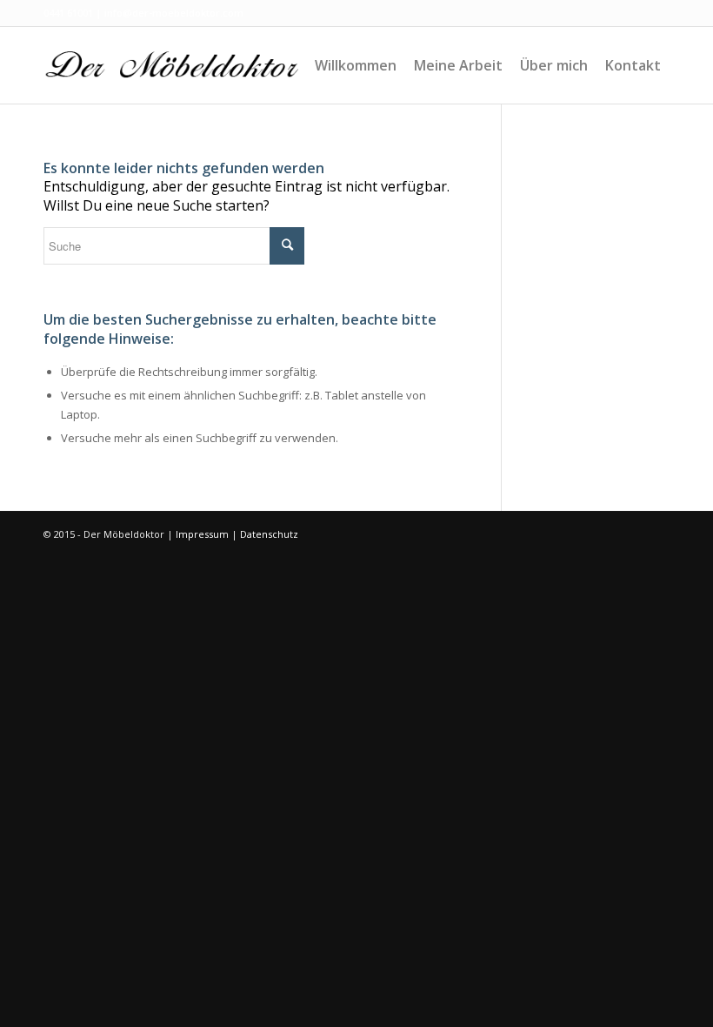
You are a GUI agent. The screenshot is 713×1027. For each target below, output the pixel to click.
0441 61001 (68, 12)
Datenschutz (269, 533)
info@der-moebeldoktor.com (173, 12)
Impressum (202, 533)
